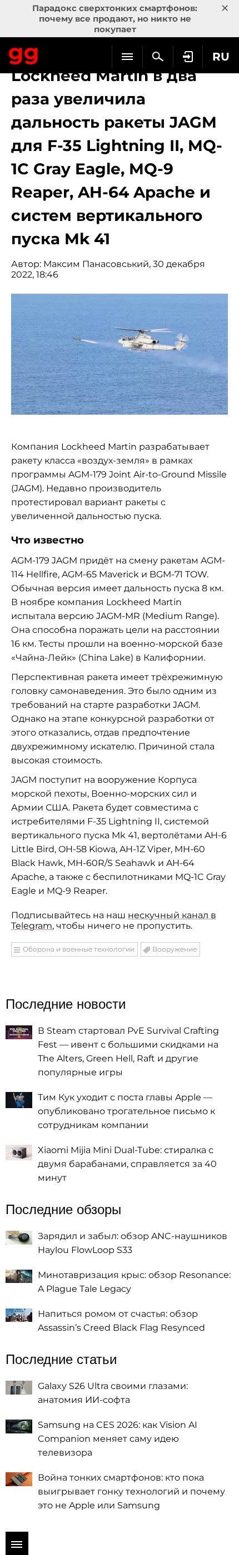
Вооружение (174, 949)
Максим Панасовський (96, 264)
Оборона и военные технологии (79, 949)
